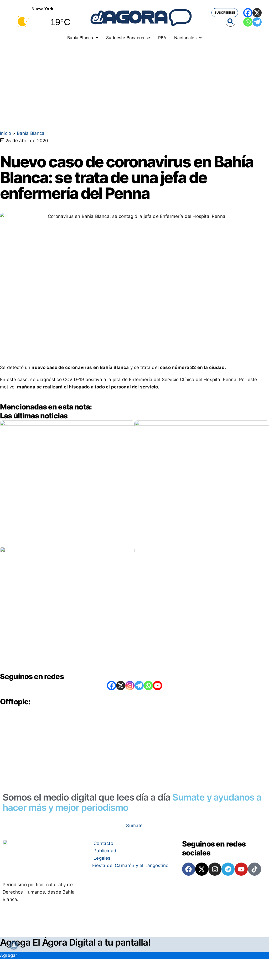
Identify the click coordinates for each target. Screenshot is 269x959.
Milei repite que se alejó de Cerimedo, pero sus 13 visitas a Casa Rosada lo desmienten (64, 652)
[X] (257, 12)
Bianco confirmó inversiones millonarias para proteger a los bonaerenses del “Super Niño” (62, 527)
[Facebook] (247, 12)
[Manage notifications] (13, 945)
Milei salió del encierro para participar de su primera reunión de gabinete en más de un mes (201, 513)
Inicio (5, 133)
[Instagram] (129, 685)
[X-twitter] (201, 869)
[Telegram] (257, 22)
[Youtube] (241, 869)
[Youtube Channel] (157, 685)
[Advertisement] (134, 83)
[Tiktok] (254, 869)
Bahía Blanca (31, 133)
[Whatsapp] (247, 22)
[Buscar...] (230, 22)
